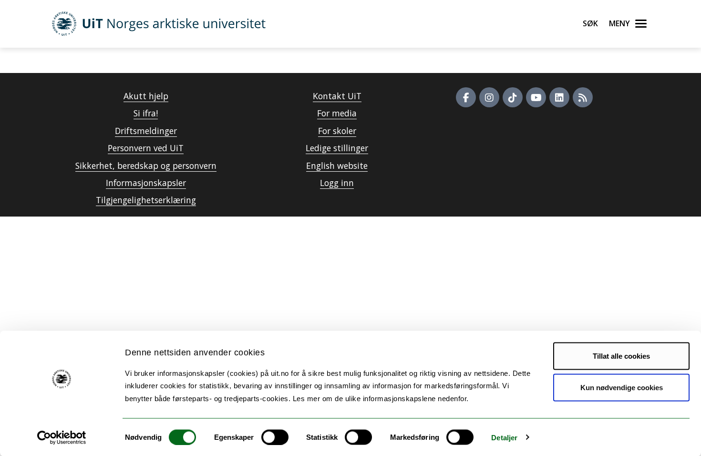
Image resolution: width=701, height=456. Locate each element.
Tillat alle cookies (621, 356)
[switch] (275, 437)
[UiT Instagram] (489, 97)
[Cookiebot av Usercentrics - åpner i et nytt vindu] (61, 437)
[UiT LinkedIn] (559, 97)
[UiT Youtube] (536, 97)
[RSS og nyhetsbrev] (583, 97)
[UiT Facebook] (466, 97)
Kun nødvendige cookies (621, 387)
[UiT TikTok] (513, 97)
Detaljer (504, 437)
